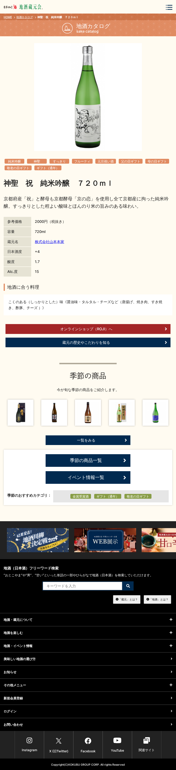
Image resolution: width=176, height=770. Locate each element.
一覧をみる (86, 440)
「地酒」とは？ (158, 599)
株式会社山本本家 (49, 241)
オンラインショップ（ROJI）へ (86, 329)
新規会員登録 (13, 698)
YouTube (117, 750)
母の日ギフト (157, 161)
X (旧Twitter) (58, 751)
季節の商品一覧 (86, 460)
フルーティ (82, 161)
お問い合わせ (13, 724)
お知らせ (10, 672)
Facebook (88, 751)
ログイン (10, 711)
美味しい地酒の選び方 (20, 659)
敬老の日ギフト (18, 168)
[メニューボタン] (169, 7)
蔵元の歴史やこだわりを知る (86, 342)
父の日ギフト (130, 161)
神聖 (37, 161)
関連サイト (147, 750)
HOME (8, 17)
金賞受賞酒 (81, 496)
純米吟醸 (14, 161)
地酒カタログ (24, 17)
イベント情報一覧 (86, 477)
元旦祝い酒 (106, 161)
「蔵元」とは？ (128, 599)
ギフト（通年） (48, 168)
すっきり (59, 161)
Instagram (29, 750)
